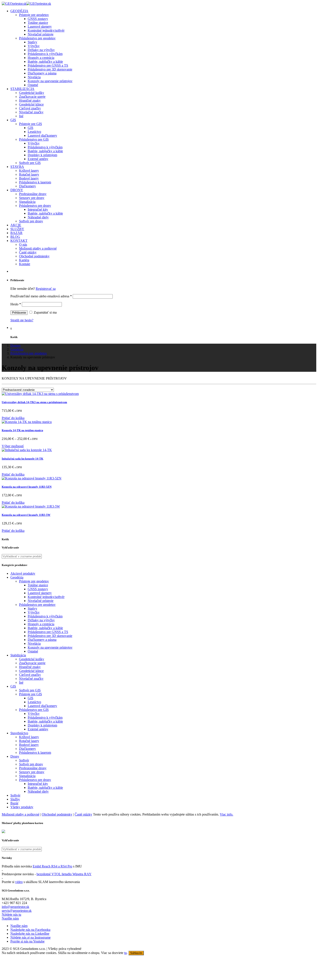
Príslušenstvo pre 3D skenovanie (50, 69)
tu (125, 953)
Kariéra (24, 260)
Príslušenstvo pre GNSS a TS (48, 65)
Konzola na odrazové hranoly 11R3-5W (26, 514)
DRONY (16, 190)
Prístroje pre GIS (30, 124)
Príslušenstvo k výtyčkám (45, 54)
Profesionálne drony (33, 194)
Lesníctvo (34, 131)
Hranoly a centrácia (41, 57)
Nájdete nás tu (11, 914)
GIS (13, 120)
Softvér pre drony (31, 221)
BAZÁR (16, 233)
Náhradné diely (38, 217)
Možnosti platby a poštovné (38, 248)
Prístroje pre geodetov (34, 15)
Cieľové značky (30, 108)
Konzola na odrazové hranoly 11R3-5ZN (26, 486)
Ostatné (33, 85)
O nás (23, 244)
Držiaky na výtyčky (41, 50)
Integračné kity (38, 209)
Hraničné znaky (30, 100)
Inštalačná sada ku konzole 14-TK (22, 458)
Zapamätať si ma (45, 312)
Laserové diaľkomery (42, 135)
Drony (14, 756)
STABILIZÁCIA (22, 89)
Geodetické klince (31, 104)
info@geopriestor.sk (15, 907)
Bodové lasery (29, 178)
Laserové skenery (40, 26)
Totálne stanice (38, 22)
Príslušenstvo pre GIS (34, 139)
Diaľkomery (27, 186)
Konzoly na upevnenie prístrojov (50, 81)
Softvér (24, 760)
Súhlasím (136, 953)
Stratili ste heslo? (21, 320)
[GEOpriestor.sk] (26, 3)
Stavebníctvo (19, 733)
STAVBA (17, 166)
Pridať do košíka (13, 418)
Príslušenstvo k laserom (35, 182)
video (19, 882)
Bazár (14, 803)
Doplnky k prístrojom (42, 155)
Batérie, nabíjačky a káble (45, 61)
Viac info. (226, 814)
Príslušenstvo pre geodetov (37, 38)
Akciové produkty (22, 573)
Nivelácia (34, 77)
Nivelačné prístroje (40, 34)
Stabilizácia (18, 655)
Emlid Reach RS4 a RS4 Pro (52, 866)
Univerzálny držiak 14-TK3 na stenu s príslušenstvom (34, 402)
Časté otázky (28, 252)
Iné (21, 116)
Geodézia (16, 577)
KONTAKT (18, 240)
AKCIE (15, 225)
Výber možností (13, 446)
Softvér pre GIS (30, 163)
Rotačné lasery (29, 174)
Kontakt (24, 264)
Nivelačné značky (31, 112)
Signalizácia (27, 202)
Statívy (32, 42)
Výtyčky (34, 46)
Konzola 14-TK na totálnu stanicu (22, 430)
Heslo (15, 304)
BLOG (15, 237)
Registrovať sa (46, 288)
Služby (15, 799)
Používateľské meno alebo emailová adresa (41, 296)
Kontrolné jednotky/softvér (46, 30)
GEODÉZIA (19, 11)
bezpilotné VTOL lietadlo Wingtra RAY (64, 874)
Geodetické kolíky (31, 93)
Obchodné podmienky (34, 256)
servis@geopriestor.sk (17, 910)
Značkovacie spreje (32, 96)
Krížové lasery (29, 170)
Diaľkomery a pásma (42, 73)
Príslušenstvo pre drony (35, 205)
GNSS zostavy (38, 19)
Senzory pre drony (31, 198)
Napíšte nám (10, 918)
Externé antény (38, 159)
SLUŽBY (17, 229)
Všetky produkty (21, 807)
